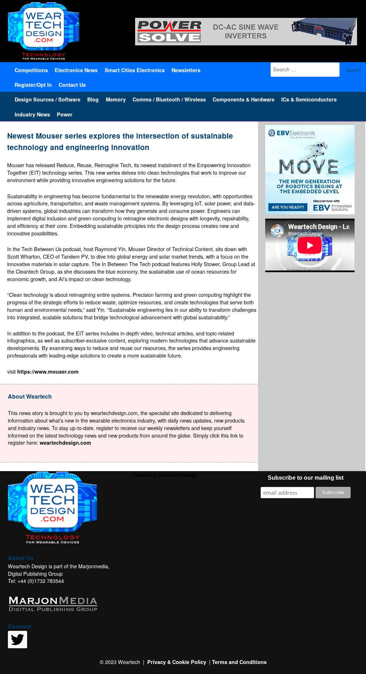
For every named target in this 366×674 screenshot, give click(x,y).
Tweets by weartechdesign (165, 474)
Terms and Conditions (239, 661)
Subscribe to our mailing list (305, 478)
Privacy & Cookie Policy (176, 661)
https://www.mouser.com (48, 371)
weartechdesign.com (65, 442)
